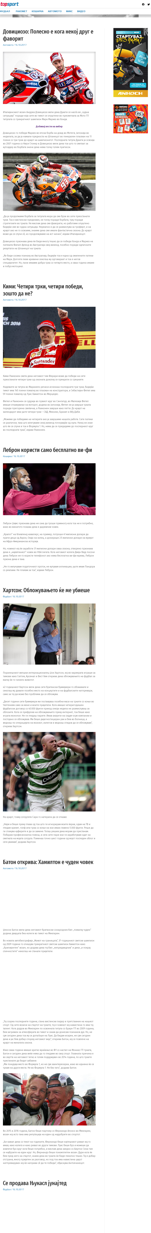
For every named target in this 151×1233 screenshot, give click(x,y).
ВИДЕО (81, 11)
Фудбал (7, 596)
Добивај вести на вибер (49, 126)
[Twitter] (148, 4)
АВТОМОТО (55, 11)
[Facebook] (143, 4)
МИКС (69, 11)
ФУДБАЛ (5, 11)
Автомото (8, 45)
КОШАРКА (38, 11)
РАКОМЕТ (21, 11)
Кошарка (7, 456)
